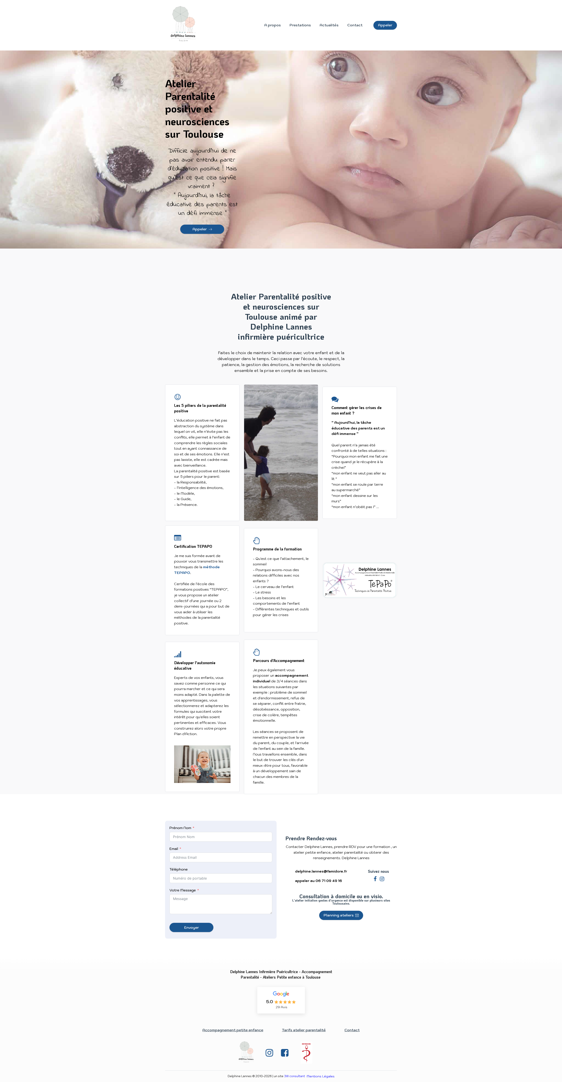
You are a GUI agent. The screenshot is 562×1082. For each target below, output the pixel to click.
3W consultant (294, 1076)
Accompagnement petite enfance (232, 1030)
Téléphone (178, 869)
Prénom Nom (180, 828)
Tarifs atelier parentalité (304, 1030)
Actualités (329, 25)
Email (173, 848)
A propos (272, 25)
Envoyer (191, 927)
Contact (354, 25)
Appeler (385, 25)
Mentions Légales (321, 1076)
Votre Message (182, 890)
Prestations (300, 25)
